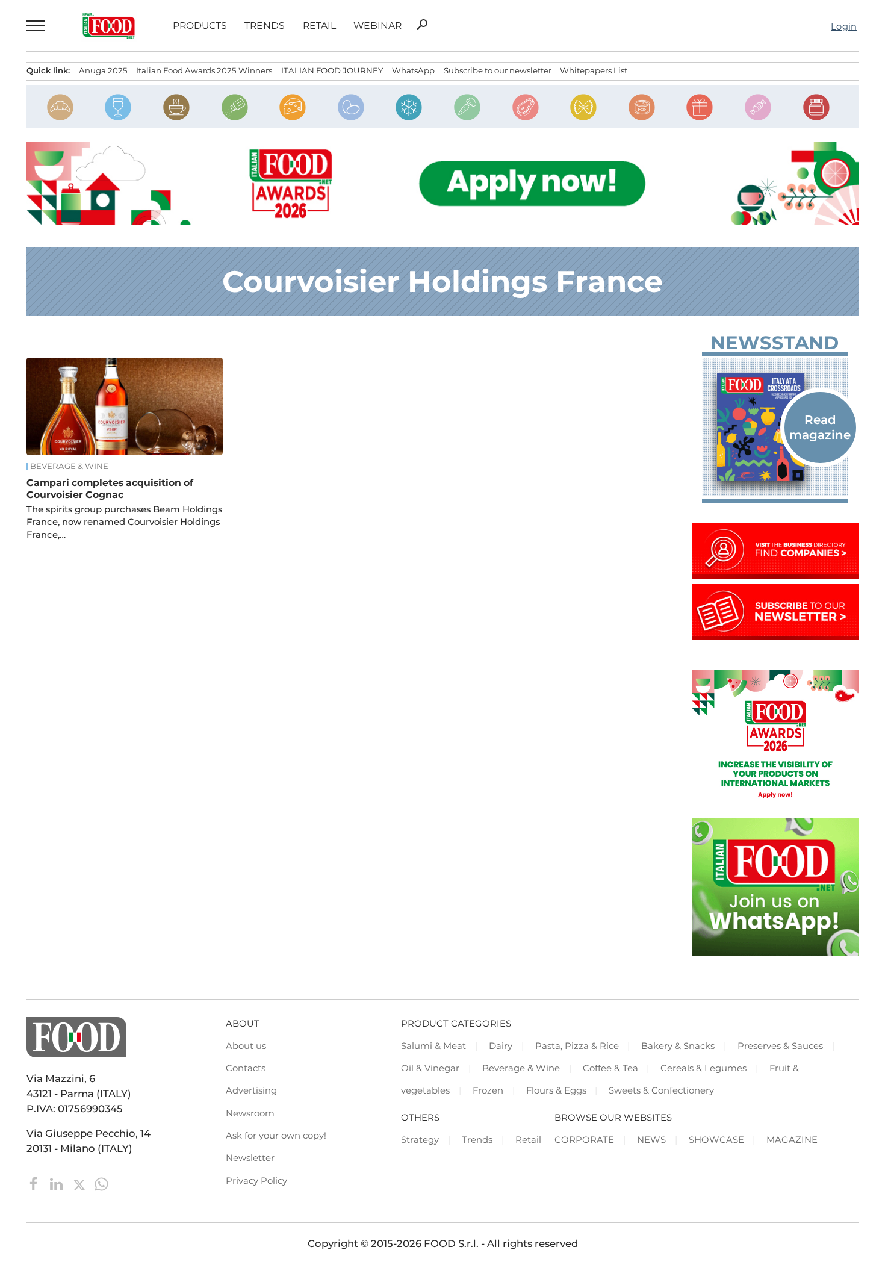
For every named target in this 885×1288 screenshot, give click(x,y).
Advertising (251, 1090)
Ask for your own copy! (276, 1135)
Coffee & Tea (610, 1068)
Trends (264, 26)
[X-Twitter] (80, 1183)
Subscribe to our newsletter (497, 70)
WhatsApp (413, 70)
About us (246, 1046)
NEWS (651, 1139)
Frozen (488, 1090)
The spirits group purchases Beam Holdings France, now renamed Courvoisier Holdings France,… (124, 522)
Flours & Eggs (556, 1090)
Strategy (420, 1139)
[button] (35, 25)
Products (200, 26)
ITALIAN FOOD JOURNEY (332, 70)
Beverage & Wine (69, 466)
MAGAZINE (792, 1139)
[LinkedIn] (57, 1183)
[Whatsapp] (101, 1183)
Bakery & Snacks (678, 1046)
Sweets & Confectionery (661, 1090)
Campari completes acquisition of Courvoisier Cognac (109, 488)
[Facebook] (35, 1183)
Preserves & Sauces (780, 1046)
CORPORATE (584, 1139)
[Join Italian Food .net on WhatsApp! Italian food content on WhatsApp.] (775, 953)
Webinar (377, 26)
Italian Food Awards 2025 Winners (204, 70)
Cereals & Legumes (703, 1068)
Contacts (246, 1068)
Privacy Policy (256, 1180)
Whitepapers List (593, 70)
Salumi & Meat (433, 1046)
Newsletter (250, 1158)
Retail (319, 26)
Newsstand (774, 343)
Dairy (500, 1046)
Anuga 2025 (103, 70)
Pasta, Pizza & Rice (577, 1046)
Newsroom (250, 1113)
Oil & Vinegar (430, 1068)
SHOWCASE (716, 1139)
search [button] (422, 24)
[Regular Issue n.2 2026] (775, 427)
